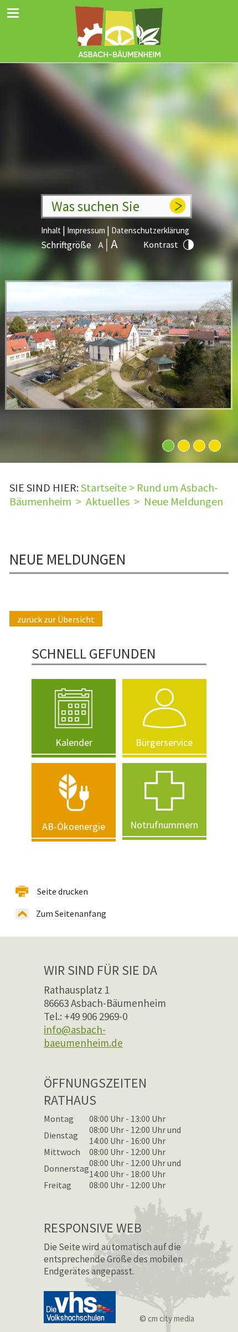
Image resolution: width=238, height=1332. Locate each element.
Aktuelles (108, 501)
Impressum (86, 230)
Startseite (104, 487)
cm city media (171, 1318)
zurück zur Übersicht (56, 619)
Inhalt (51, 230)
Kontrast (160, 244)
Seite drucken (62, 891)
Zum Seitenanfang (71, 913)
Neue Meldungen (183, 501)
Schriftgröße (66, 245)
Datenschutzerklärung (150, 230)
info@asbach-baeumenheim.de (83, 1036)
